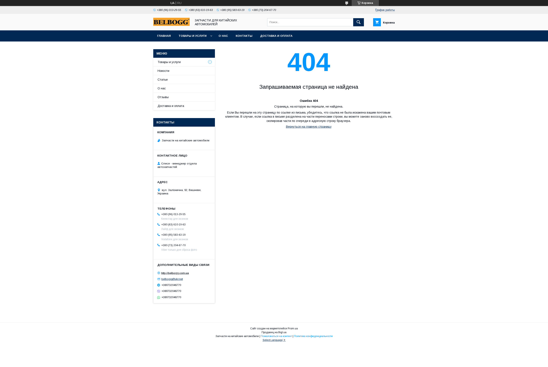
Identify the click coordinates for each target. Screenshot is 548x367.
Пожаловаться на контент (276, 336)
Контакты (244, 35)
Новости (163, 71)
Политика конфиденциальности (313, 336)
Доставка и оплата (276, 35)
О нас (223, 35)
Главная (164, 35)
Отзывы (163, 97)
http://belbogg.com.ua (175, 272)
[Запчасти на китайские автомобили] (171, 25)
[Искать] (358, 22)
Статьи (163, 79)
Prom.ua (293, 328)
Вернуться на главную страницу (309, 126)
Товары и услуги (193, 35)
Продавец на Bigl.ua (274, 332)
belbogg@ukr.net (172, 279)
